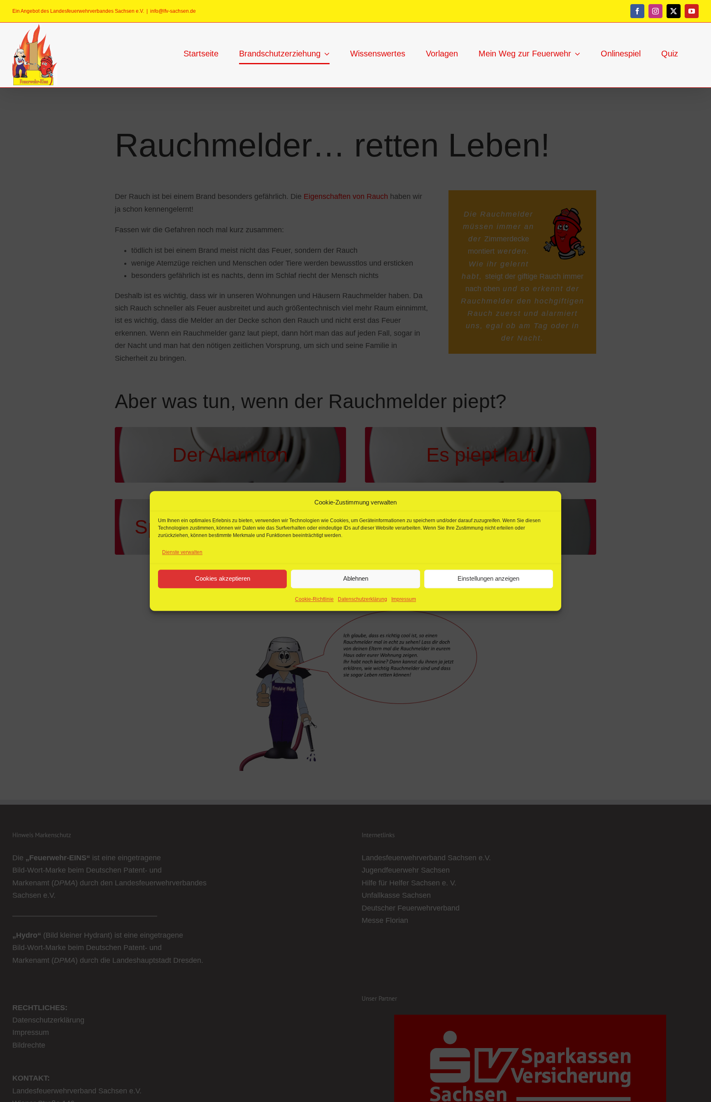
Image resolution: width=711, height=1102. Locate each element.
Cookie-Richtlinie (314, 599)
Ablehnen (355, 578)
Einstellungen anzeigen (488, 578)
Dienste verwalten (182, 553)
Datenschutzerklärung (362, 599)
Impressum (403, 599)
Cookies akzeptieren (222, 578)
